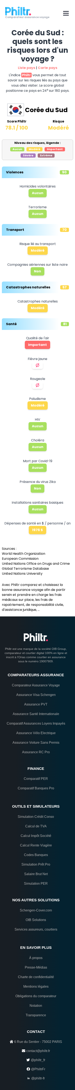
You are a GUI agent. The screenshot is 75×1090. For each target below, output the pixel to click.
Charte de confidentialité (36, 977)
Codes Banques (36, 855)
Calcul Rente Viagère (36, 845)
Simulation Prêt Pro (35, 864)
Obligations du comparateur (35, 996)
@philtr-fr (38, 1078)
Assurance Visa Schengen (36, 695)
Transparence (36, 1015)
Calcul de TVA (36, 826)
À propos (35, 958)
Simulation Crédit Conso (36, 816)
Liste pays (26, 67)
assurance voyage (28, 589)
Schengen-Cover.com (36, 910)
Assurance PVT (36, 704)
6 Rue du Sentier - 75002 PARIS (38, 1041)
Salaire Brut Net (36, 874)
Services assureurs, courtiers (36, 929)
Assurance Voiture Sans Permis (35, 742)
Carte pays (47, 67)
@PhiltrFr (38, 1069)
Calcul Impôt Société (36, 836)
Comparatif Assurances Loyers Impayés (36, 723)
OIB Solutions (36, 920)
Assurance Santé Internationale (36, 714)
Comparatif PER (36, 778)
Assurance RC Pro (36, 752)
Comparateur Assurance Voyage (36, 685)
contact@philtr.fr (38, 1051)
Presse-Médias (36, 967)
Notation (36, 1005)
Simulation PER (36, 883)
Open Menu (66, 13)
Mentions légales (36, 986)
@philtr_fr (38, 1060)
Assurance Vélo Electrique (36, 733)
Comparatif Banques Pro (36, 788)
